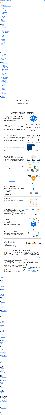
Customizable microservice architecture (10, 104)
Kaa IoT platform (11, 117)
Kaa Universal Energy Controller (5, 279)
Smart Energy (2, 300)
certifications (34, 271)
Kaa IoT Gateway (3, 280)
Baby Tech (2, 304)
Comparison (2, 332)
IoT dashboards (3, 11)
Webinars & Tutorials (3, 363)
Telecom (2, 387)
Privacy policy (5, 413)
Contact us (2, 45)
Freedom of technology (19, 104)
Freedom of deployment (26, 104)
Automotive (2, 295)
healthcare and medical (12, 181)
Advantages (2, 286)
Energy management (3, 307)
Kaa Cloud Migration (3, 327)
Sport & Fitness (3, 302)
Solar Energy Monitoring (4, 293)
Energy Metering (3, 312)
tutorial (19, 168)
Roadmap (2, 315)
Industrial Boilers (3, 292)
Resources (2, 24)
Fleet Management (3, 310)
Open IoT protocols (32, 104)
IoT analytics (9, 187)
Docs (38, 0)
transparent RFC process (7, 151)
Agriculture (2, 294)
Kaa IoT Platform (3, 277)
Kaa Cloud (2, 323)
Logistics (2, 383)
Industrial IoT (2, 298)
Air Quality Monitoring (4, 311)
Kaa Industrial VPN (3, 283)
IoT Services (2, 289)
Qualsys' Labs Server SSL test (30, 268)
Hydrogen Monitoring (4, 377)
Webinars (40, 0)
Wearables (2, 303)
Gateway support (38, 104)
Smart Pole (2, 402)
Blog (1, 317)
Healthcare (2, 297)
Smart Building (3, 309)
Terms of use (1, 413)
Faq (1, 316)
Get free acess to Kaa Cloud (22, 249)
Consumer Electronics (4, 296)
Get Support (43, 0)
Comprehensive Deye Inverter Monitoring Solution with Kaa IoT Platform (11, 0)
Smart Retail (2, 301)
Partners (2, 44)
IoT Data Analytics (3, 288)
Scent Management (3, 313)
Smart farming (3, 353)
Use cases (2, 29)
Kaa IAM (2, 281)
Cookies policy (8, 413)
